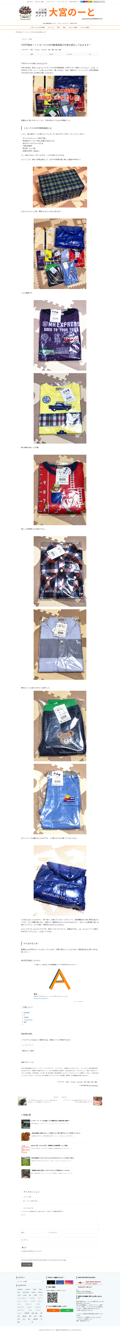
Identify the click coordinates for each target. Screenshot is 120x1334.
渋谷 (18, 1319)
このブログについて (50, 1)
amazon (28, 1289)
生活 (56, 49)
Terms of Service (59, 1260)
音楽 (18, 1322)
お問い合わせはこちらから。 (86, 1310)
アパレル (37, 49)
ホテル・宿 (20, 1307)
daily (40, 1289)
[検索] (103, 2)
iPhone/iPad (26, 1292)
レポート (19, 1313)
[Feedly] (91, 2)
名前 (22, 1232)
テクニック (29, 1304)
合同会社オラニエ (85, 1321)
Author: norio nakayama (83, 1291)
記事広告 (35, 1319)
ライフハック (20, 1310)
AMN (34, 1289)
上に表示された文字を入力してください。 (32, 1251)
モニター (29, 1307)
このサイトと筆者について (85, 1319)
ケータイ (33, 1301)
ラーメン (38, 1310)
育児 (31, 39)
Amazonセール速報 (39, 1)
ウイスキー (32, 1298)
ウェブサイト (24, 1240)
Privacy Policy (49, 1260)
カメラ (19, 1301)
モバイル (38, 1307)
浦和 (41, 1316)
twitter (25, 1295)
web (30, 1295)
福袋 (60, 49)
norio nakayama (93, 1085)
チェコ (19, 1304)
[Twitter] (81, 2)
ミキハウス (44, 49)
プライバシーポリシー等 (62, 1)
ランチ (30, 1310)
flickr (18, 1292)
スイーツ (40, 1301)
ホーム (25, 39)
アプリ (41, 1295)
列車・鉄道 (34, 1313)
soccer (19, 1295)
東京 (30, 1316)
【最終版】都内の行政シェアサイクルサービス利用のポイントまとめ (50, 1170)
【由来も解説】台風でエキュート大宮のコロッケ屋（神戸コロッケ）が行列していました (55, 1133)
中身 (49, 49)
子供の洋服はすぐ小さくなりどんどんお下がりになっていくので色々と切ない (52, 1158)
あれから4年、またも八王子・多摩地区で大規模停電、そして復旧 (49, 1145)
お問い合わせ (30, 1)
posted (33, 1292)
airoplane (19, 1289)
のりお (41, 63)
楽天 (35, 1316)
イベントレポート (22, 1298)
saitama (40, 1292)
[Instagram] (86, 2)
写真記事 (27, 1313)
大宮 (41, 1313)
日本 (18, 1316)
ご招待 (35, 1295)
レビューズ (81, 1314)
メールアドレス (52, 1232)
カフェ (40, 1298)
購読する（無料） (28, 1051)
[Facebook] (84, 2)
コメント (23, 1214)
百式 (29, 1319)
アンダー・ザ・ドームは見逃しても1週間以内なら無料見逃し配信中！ (50, 1120)
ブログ (38, 1304)
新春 (53, 49)
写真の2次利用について (74, 1)
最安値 (24, 1316)
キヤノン (25, 1301)
